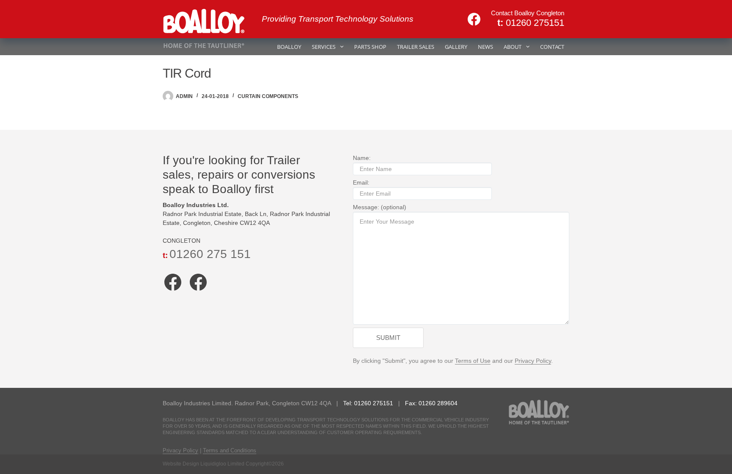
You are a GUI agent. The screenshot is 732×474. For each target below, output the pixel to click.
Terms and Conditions (229, 450)
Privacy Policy (533, 360)
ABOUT (512, 46)
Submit (388, 337)
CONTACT (552, 46)
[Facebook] (474, 19)
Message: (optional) (379, 207)
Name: (362, 157)
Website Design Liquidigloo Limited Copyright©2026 (223, 464)
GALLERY (456, 46)
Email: (361, 182)
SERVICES (324, 46)
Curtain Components (268, 96)
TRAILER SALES (415, 46)
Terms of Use (473, 360)
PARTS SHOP (370, 46)
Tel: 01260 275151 (369, 403)
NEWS (485, 46)
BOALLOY (289, 46)
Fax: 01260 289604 (431, 403)
